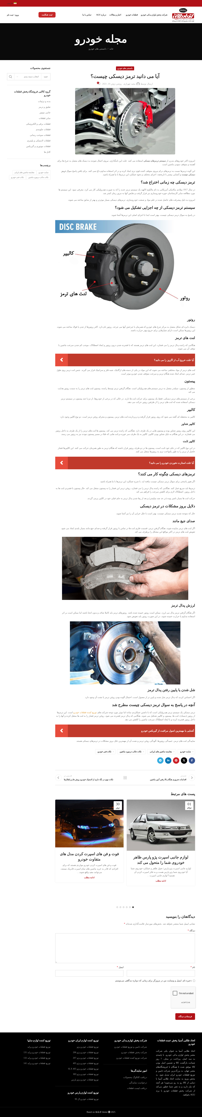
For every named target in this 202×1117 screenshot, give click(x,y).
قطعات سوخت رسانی (40, 135)
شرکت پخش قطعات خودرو (134, 1052)
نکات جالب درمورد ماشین (131, 752)
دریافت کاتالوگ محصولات (135, 1077)
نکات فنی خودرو (104, 752)
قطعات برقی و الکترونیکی (38, 124)
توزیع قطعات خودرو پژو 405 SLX (83, 1068)
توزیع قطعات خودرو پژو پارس (85, 1080)
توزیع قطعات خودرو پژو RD (86, 1074)
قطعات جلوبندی (43, 129)
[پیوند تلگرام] (160, 760)
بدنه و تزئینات (44, 101)
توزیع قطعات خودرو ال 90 (87, 1099)
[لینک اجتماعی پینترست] (176, 760)
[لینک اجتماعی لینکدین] (168, 760)
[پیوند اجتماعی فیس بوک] (192, 760)
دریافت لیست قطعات (137, 1088)
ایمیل (120, 967)
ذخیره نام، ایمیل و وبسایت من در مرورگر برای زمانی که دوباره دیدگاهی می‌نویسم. (153, 980)
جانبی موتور (44, 112)
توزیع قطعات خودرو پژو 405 (86, 1063)
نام (192, 967)
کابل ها (47, 152)
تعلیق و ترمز (44, 107)
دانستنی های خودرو (97, 49)
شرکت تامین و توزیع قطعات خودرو (130, 1047)
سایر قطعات (44, 118)
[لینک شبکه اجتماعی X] (184, 760)
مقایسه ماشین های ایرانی (161, 752)
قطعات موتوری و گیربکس (38, 146)
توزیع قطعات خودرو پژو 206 (86, 1052)
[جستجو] (10, 76)
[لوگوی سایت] (183, 14)
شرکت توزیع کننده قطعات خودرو (131, 1058)
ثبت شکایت (47, 15)
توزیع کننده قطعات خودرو (85, 712)
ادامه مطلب (161, 881)
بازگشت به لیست (125, 778)
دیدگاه (191, 930)
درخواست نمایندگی (138, 1083)
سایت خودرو (185, 752)
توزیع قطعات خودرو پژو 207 (86, 1058)
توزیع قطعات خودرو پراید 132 (37, 1058)
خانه (111, 49)
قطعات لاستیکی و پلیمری (38, 140)
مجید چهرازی (129, 84)
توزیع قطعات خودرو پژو (88, 1047)
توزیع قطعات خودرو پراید (38, 1047)
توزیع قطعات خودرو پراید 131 (37, 1052)
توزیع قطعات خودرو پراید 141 (37, 1063)
